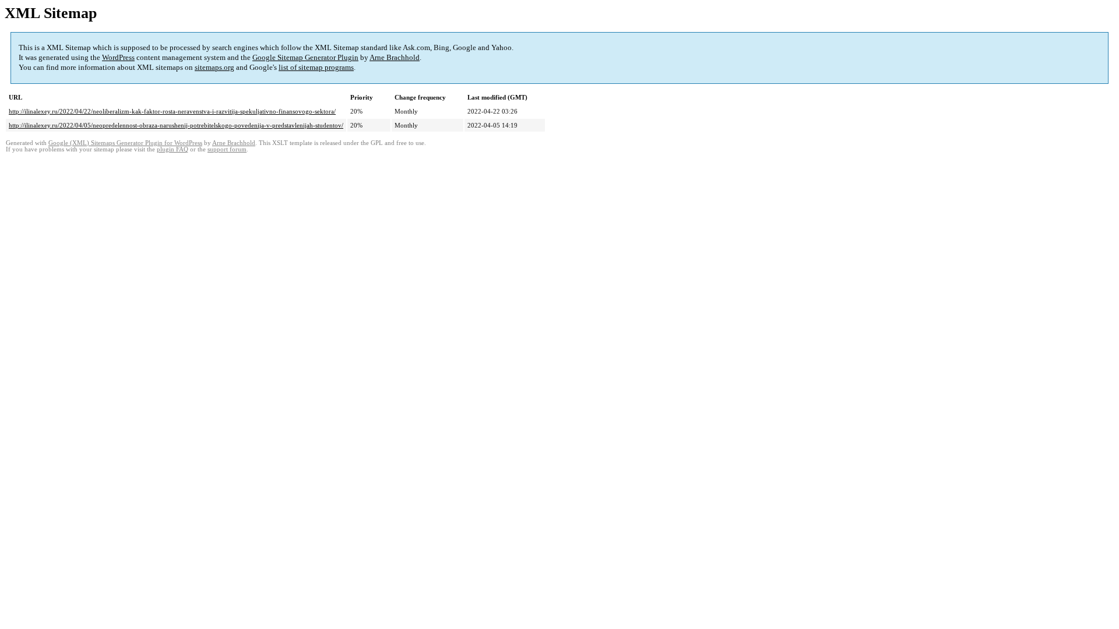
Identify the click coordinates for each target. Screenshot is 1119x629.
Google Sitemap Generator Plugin (305, 57)
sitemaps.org (214, 67)
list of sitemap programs (316, 67)
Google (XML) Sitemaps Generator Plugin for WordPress (125, 143)
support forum (227, 149)
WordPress (118, 57)
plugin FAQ (172, 149)
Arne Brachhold (395, 57)
